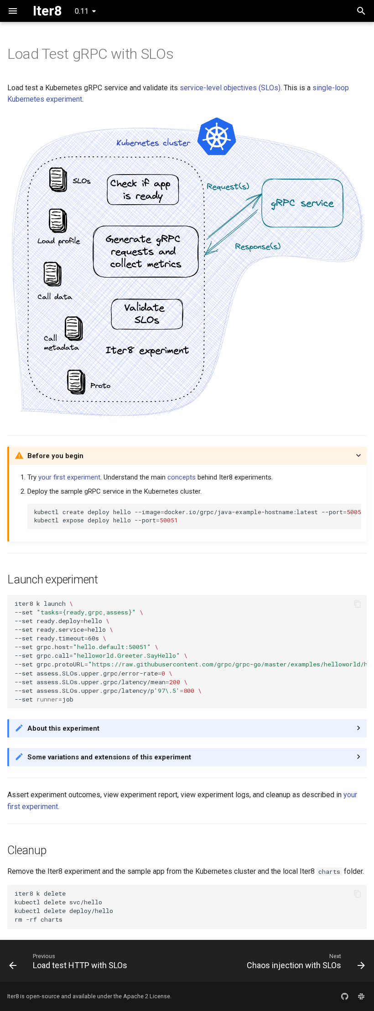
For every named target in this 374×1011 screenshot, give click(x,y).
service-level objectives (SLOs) (230, 87)
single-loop (330, 87)
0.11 (81, 11)
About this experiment (63, 728)
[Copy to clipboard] (353, 512)
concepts (181, 477)
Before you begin (55, 456)
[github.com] (345, 996)
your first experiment (69, 477)
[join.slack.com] (361, 996)
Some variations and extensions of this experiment (109, 757)
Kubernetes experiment (44, 99)
